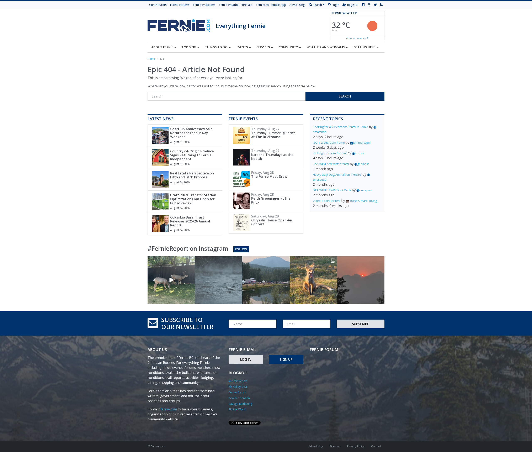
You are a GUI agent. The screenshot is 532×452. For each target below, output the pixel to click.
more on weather (356, 38)
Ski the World (237, 409)
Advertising (297, 5)
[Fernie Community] (182, 24)
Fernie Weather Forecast (235, 5)
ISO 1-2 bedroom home (329, 142)
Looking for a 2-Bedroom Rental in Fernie (340, 127)
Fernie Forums (180, 5)
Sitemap (335, 446)
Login (335, 5)
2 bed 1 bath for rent (326, 201)
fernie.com (168, 409)
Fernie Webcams (204, 5)
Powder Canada (239, 398)
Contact (376, 446)
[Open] (171, 280)
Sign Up (286, 359)
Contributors (158, 5)
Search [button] (317, 5)
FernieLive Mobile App (271, 5)
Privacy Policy (356, 446)
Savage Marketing (240, 404)
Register (352, 5)
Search (345, 96)
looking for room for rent (330, 153)
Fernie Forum (237, 392)
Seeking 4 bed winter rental (331, 164)
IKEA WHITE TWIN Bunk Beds (332, 190)
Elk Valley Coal (238, 387)
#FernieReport (238, 381)
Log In (245, 359)
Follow (241, 249)
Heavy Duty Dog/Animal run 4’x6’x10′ (337, 175)
